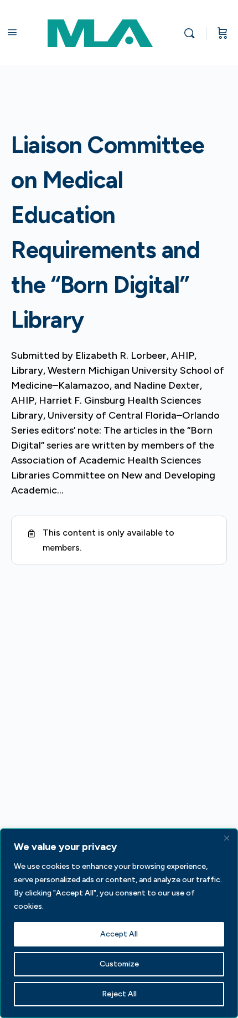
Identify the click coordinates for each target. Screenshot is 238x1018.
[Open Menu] (12, 32)
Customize (119, 964)
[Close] (226, 837)
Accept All (119, 934)
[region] (119, 923)
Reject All (119, 994)
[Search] (192, 33)
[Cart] (222, 33)
